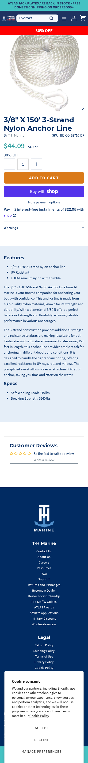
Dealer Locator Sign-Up (44, 596)
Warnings (11, 227)
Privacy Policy (44, 662)
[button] (9, 164)
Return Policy (44, 645)
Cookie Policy (39, 715)
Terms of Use (44, 656)
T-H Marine (16, 135)
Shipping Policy (44, 651)
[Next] (83, 108)
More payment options (44, 202)
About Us (44, 557)
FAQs (44, 573)
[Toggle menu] (64, 18)
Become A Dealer (44, 590)
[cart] (83, 18)
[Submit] (51, 17)
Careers (44, 562)
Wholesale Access (44, 624)
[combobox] (37, 18)
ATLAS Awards (44, 607)
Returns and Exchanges (44, 585)
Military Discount (44, 618)
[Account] (72, 18)
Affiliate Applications (44, 613)
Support (44, 579)
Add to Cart (44, 178)
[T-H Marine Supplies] (8, 18)
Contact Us (44, 551)
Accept (41, 728)
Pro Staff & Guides (44, 602)
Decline (41, 740)
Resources (44, 568)
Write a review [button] (44, 460)
